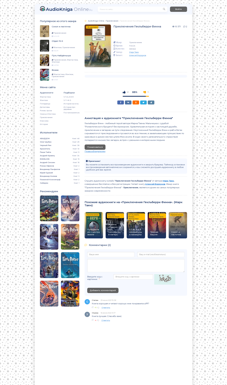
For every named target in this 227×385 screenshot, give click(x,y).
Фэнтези (44, 100)
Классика (44, 121)
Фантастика (45, 97)
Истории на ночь (71, 104)
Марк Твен (134, 52)
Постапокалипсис (71, 113)
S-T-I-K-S (67, 100)
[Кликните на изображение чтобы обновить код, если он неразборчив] (164, 279)
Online (69, 9)
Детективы (45, 107)
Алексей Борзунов (137, 55)
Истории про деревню (69, 108)
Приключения (46, 117)
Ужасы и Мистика (48, 114)
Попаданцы (45, 104)
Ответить (106, 307)
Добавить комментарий (103, 290)
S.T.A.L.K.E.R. (69, 97)
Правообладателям (95, 151)
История (44, 124)
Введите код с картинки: (94, 277)
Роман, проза (46, 110)
